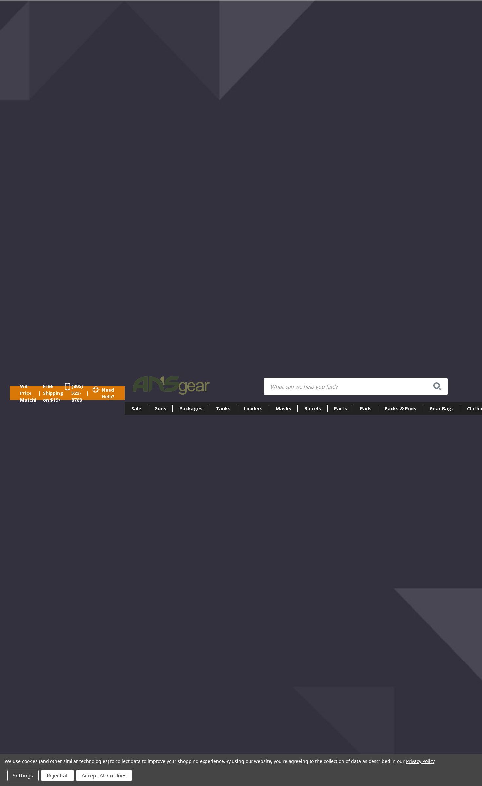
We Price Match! (28, 393)
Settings (23, 775)
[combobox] (356, 386)
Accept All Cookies (104, 775)
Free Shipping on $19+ (53, 393)
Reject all (58, 775)
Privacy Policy (420, 761)
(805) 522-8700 (77, 393)
